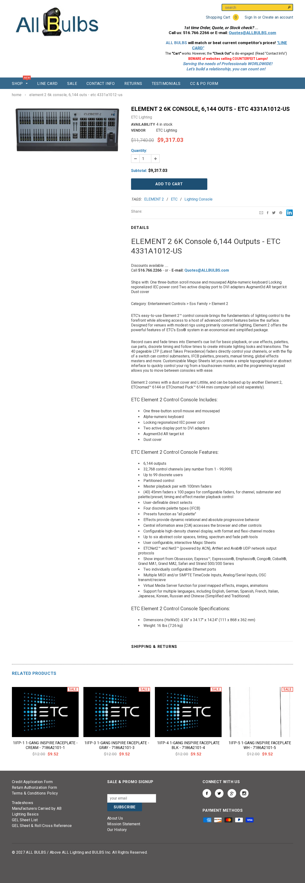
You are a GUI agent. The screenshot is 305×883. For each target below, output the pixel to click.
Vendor (138, 130)
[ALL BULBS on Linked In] (232, 793)
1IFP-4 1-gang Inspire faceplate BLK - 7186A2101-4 (188, 745)
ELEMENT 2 (154, 199)
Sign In (251, 17)
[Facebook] (267, 212)
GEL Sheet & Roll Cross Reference (42, 825)
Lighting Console (198, 199)
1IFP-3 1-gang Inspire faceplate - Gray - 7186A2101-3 (116, 745)
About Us (115, 818)
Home (16, 95)
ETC (174, 199)
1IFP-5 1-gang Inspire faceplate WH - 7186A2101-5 (260, 745)
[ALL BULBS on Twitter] (219, 793)
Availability (143, 124)
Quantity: (139, 150)
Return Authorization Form (34, 787)
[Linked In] (289, 212)
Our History (117, 829)
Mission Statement (123, 824)
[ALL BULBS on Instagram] (244, 793)
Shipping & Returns (154, 646)
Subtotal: (139, 170)
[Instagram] (280, 212)
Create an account (277, 17)
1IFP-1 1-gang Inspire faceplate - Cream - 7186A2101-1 (45, 745)
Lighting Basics (25, 814)
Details (140, 227)
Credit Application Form (32, 782)
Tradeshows (22, 802)
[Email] (261, 212)
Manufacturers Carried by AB (37, 808)
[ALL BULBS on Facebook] (207, 793)
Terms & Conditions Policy (35, 793)
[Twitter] (273, 212)
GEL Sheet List (25, 820)
